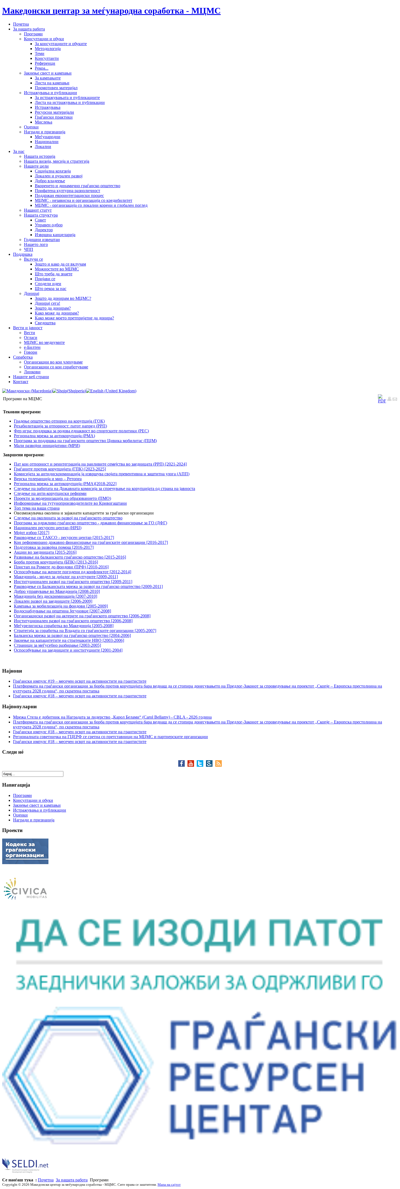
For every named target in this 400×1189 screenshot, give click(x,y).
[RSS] (218, 765)
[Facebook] (182, 765)
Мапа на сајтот (169, 1184)
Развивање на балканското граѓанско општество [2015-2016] (70, 557)
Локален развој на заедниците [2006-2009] (53, 601)
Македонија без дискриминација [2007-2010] (55, 596)
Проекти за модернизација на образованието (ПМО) (62, 498)
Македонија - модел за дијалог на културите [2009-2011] (66, 576)
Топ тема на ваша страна (37, 508)
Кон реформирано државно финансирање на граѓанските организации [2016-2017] (91, 542)
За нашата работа (72, 1180)
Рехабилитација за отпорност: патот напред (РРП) (60, 426)
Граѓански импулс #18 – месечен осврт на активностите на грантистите (79, 696)
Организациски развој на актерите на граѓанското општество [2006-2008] (82, 616)
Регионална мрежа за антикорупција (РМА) (54, 435)
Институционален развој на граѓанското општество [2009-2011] (73, 581)
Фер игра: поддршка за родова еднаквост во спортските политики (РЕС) (81, 431)
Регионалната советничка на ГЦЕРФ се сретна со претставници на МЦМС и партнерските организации (110, 736)
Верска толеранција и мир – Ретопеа (48, 478)
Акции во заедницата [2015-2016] (45, 552)
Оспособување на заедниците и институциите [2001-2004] (68, 650)
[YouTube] (192, 765)
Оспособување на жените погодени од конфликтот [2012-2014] (72, 571)
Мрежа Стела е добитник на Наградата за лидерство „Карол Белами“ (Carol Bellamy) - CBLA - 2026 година (112, 717)
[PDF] (382, 401)
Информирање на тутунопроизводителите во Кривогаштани (70, 503)
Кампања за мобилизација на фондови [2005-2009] (61, 606)
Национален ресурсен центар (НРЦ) (47, 527)
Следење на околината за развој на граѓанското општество (68, 518)
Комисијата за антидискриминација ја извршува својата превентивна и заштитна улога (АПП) (101, 474)
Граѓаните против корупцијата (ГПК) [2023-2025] (60, 469)
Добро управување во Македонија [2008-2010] (57, 591)
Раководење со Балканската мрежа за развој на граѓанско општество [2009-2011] (88, 586)
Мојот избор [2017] (31, 532)
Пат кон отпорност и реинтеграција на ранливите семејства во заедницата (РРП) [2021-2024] (100, 464)
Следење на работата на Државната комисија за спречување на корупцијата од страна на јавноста (104, 488)
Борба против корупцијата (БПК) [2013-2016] (56, 562)
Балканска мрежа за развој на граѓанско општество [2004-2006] (72, 635)
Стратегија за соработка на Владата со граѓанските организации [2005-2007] (85, 630)
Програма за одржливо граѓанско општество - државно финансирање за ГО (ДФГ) (90, 522)
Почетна (46, 1180)
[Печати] (389, 399)
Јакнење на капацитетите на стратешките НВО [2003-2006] (69, 640)
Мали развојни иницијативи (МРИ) (47, 445)
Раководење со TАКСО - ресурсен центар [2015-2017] (64, 537)
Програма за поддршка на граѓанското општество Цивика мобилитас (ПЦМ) (85, 440)
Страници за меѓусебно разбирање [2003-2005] (57, 645)
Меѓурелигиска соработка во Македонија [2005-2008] (63, 625)
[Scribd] (210, 765)
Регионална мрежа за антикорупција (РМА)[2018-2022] (65, 483)
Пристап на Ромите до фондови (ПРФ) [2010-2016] (61, 567)
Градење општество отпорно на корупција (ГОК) (59, 421)
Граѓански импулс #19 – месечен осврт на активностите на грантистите (79, 681)
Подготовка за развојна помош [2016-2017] (54, 547)
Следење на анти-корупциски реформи (50, 493)
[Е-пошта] (395, 399)
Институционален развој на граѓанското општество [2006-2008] (73, 620)
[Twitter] (201, 765)
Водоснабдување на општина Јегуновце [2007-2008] (62, 611)
